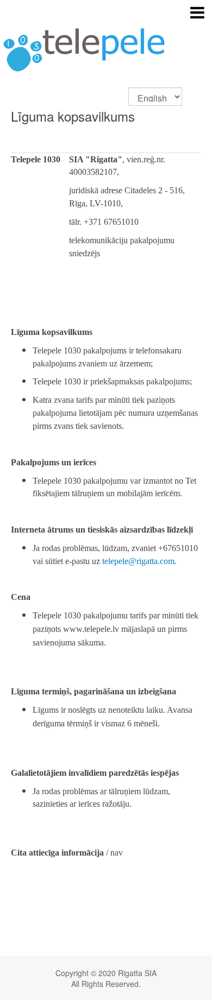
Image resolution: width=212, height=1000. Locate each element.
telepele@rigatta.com (138, 561)
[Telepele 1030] (106, 44)
